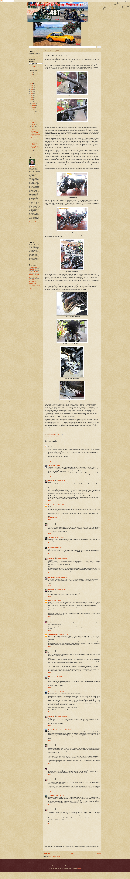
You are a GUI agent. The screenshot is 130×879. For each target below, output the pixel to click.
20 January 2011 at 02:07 (65, 729)
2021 (31, 83)
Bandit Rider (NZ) (32, 269)
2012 (31, 99)
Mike (49, 547)
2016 (31, 93)
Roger (49, 600)
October (33, 107)
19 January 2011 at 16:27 (61, 589)
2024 (31, 77)
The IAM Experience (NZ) (34, 285)
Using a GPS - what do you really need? (35, 143)
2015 (31, 95)
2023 (31, 79)
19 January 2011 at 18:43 (57, 621)
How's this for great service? (35, 135)
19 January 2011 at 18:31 (57, 600)
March (33, 122)
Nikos (49, 676)
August (33, 111)
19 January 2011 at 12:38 (58, 504)
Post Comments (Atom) (54, 856)
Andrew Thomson (52, 634)
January (33, 126)
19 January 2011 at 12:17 (61, 480)
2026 (31, 72)
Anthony (50, 445)
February (34, 124)
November (34, 105)
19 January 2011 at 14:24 (58, 537)
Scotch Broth (51, 795)
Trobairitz (50, 537)
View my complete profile (34, 221)
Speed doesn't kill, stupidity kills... (35, 132)
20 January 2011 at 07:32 (61, 745)
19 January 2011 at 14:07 (61, 524)
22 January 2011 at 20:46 (58, 768)
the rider (50, 768)
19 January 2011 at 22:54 (61, 716)
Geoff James (51, 480)
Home (72, 853)
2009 (31, 153)
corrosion (50, 436)
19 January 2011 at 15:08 (56, 547)
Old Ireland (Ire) (32, 281)
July (33, 113)
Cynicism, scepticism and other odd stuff (35, 139)
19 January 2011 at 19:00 (62, 634)
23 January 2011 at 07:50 (61, 779)
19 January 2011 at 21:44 (59, 691)
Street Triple (55, 436)
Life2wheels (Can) (33, 277)
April (33, 120)
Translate (34, 66)
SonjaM (50, 621)
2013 (31, 97)
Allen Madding (51, 577)
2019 (31, 87)
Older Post (98, 853)
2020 (31, 85)
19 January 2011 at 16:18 (61, 577)
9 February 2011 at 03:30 (60, 795)
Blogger (78, 868)
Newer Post (46, 853)
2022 (31, 81)
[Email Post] (62, 434)
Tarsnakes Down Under (53, 729)
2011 (31, 101)
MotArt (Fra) (31, 279)
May (33, 118)
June (33, 116)
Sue (49, 465)
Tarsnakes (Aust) (32, 283)
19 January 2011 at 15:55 (61, 558)
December (34, 103)
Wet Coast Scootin (52, 517)
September (34, 109)
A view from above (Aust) (34, 267)
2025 (31, 74)
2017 (31, 91)
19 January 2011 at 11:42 (58, 445)
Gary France (51, 691)
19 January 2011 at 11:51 (56, 465)
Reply (49, 461)
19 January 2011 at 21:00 (56, 676)
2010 (31, 150)
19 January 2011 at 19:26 (61, 651)
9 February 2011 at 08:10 (61, 809)
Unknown (50, 504)
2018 (31, 89)
